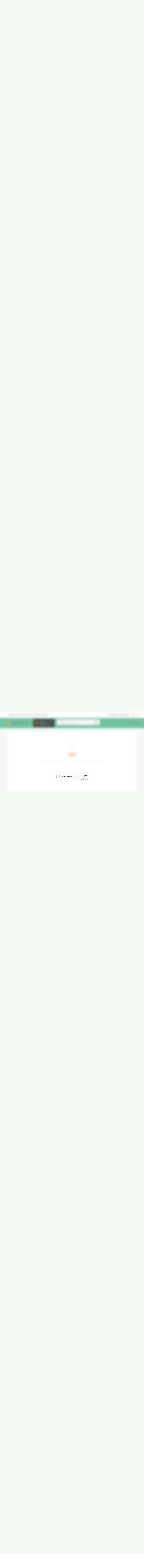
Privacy (82, 779)
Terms (86, 779)
